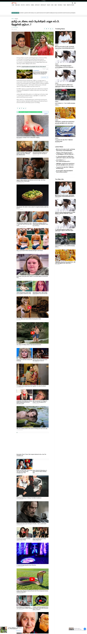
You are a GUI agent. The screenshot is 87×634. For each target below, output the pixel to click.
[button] (74, 3)
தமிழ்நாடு (16, 18)
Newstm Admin (15, 27)
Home (13, 18)
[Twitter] (43, 0)
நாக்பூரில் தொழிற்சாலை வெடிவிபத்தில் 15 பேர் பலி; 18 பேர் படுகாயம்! (33, 66)
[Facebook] (42, 0)
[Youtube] (45, 0)
